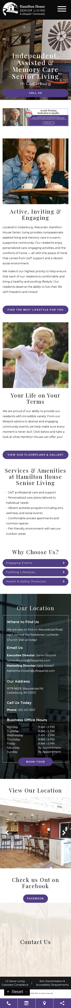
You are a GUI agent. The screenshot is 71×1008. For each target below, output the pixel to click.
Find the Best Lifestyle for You (36, 309)
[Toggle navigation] (61, 9)
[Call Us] (9, 1003)
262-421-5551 (26, 709)
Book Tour (35, 761)
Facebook (35, 898)
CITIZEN (30, 993)
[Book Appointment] (26, 1003)
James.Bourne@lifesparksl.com (28, 660)
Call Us (35, 92)
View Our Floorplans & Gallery (35, 454)
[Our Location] (44, 1003)
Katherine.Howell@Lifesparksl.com (31, 670)
